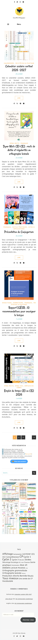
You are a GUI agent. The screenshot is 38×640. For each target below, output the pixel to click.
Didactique (7, 302)
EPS (20, 562)
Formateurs (18, 302)
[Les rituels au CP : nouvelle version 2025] (27, 508)
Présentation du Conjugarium (19, 232)
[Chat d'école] (19, 13)
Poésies (24, 573)
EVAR (22, 562)
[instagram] (20, 2)
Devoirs (21, 560)
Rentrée (23, 576)
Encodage (14, 562)
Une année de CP (26, 579)
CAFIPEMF (26, 554)
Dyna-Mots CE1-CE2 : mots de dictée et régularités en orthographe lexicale (19, 150)
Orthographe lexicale (11, 573)
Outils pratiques (19, 227)
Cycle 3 (15, 559)
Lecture (14, 568)
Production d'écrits (10, 576)
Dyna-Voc (19, 386)
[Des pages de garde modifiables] (10, 508)
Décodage (6, 562)
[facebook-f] (14, 2)
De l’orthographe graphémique (24, 599)
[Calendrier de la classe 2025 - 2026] (27, 525)
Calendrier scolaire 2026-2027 (23, 594)
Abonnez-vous (28, 620)
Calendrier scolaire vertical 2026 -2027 (19, 68)
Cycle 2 (6, 559)
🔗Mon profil (28, 454)
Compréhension (12, 557)
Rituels (30, 576)
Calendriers (9, 63)
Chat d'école (8, 599)
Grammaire (15, 565)
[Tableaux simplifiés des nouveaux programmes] (10, 490)
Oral (27, 568)
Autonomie (17, 554)
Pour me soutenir (19, 461)
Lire (19, 98)
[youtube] (23, 2)
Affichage (7, 554)
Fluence (27, 562)
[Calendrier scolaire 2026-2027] (27, 490)
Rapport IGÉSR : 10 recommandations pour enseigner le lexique (19, 311)
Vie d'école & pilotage (24, 63)
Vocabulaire (7, 581)
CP (21, 556)
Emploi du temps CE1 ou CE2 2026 (19, 392)
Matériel (21, 568)
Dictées (28, 560)
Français (24, 143)
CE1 (33, 554)
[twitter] (17, 2)
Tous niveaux (10, 578)
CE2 (4, 557)
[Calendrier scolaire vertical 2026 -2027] (10, 525)
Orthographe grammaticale (14, 570)
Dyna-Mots (14, 143)
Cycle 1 (27, 557)
